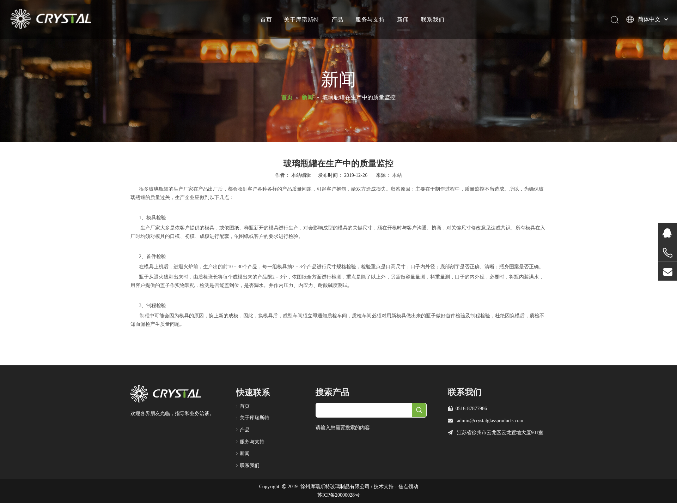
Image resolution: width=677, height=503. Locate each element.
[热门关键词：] (419, 410)
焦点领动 (408, 486)
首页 (266, 19)
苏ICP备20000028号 (338, 495)
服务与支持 (370, 19)
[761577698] (667, 232)
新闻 (403, 19)
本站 (397, 175)
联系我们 (433, 19)
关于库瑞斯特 (301, 19)
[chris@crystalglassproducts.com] (667, 271)
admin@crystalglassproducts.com (490, 420)
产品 (337, 19)
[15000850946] (667, 252)
